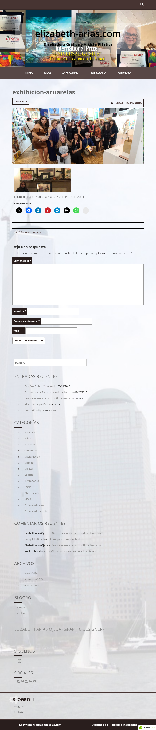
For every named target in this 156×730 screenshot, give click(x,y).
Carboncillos (31, 450)
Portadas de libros (34, 505)
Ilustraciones (31, 480)
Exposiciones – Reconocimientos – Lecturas (49, 392)
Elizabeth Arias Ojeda (128, 103)
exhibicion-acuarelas (28, 232)
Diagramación (32, 456)
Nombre (19, 311)
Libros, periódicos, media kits (65, 539)
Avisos (28, 438)
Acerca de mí (70, 73)
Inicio (29, 73)
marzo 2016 (30, 573)
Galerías (28, 474)
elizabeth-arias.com (78, 33)
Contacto (124, 73)
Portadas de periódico (36, 511)
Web (16, 330)
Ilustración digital (34, 410)
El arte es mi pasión (36, 404)
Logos (27, 487)
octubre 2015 (31, 585)
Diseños (28, 462)
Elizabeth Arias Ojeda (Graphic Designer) (59, 629)
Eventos (28, 468)
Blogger (21, 607)
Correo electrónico (26, 321)
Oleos (27, 499)
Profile (21, 613)
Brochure (29, 444)
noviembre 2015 (33, 579)
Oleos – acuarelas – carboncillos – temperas (49, 398)
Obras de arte (32, 493)
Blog (47, 73)
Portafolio (98, 73)
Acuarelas (29, 432)
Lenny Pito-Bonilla (34, 539)
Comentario (22, 261)
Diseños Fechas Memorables (41, 386)
